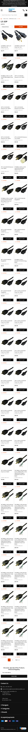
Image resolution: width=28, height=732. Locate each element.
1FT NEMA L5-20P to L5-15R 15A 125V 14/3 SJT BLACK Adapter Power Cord (20, 168)
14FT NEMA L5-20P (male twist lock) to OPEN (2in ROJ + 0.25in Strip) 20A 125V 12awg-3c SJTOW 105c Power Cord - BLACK (7, 507)
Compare (4, 89)
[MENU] (1, 10)
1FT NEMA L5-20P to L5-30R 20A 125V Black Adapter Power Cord (7, 77)
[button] (23, 728)
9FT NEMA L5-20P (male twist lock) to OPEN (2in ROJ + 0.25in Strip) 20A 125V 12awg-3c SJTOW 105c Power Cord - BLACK (21, 575)
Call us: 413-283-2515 (7, 686)
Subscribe (14, 676)
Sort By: (3, 24)
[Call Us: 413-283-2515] (23, 10)
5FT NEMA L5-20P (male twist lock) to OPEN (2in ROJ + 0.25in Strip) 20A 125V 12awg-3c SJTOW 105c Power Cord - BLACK (21, 643)
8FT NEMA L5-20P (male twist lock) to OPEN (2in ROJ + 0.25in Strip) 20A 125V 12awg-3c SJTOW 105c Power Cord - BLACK (7, 609)
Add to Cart (8, 55)
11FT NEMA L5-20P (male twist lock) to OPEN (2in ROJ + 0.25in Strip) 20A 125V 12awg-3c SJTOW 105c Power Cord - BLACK (21, 541)
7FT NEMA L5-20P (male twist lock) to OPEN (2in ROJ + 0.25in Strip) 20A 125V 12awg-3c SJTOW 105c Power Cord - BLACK (21, 609)
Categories (6, 708)
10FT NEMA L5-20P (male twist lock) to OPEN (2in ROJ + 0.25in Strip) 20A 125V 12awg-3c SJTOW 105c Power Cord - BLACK (7, 575)
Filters (21, 26)
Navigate (5, 705)
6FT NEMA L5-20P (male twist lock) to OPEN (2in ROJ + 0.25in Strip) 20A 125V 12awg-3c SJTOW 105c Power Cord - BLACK (7, 643)
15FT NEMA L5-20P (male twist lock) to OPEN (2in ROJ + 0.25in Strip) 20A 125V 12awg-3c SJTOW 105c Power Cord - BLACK (21, 473)
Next (16, 660)
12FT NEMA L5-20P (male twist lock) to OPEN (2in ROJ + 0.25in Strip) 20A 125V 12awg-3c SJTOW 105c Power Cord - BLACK (7, 541)
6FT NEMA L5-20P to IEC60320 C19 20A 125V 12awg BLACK (21, 261)
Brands (4, 712)
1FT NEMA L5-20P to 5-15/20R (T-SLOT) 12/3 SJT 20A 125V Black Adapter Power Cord (7, 200)
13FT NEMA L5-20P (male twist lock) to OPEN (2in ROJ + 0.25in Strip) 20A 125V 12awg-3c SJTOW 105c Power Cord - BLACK (21, 507)
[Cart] (26, 10)
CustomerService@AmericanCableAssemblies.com (13, 689)
